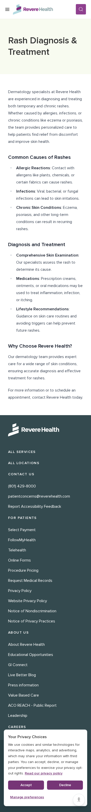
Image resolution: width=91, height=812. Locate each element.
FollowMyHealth (22, 540)
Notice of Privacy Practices (31, 621)
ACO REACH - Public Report (32, 705)
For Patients (22, 518)
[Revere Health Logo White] (45, 429)
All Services (22, 452)
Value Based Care (23, 695)
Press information (23, 685)
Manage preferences (27, 797)
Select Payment (22, 529)
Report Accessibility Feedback (34, 506)
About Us (18, 632)
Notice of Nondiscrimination (32, 611)
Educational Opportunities (30, 654)
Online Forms (19, 560)
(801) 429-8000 (22, 486)
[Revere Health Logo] (44, 9)
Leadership (17, 715)
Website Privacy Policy (27, 600)
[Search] (81, 9)
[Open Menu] (7, 9)
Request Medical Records (30, 580)
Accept (26, 785)
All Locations (23, 463)
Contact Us (21, 474)
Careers (17, 727)
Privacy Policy (20, 590)
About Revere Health (26, 644)
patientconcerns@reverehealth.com (39, 496)
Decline (65, 785)
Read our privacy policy (43, 773)
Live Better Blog (22, 675)
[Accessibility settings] (79, 800)
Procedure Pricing (23, 570)
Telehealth (17, 550)
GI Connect (18, 664)
